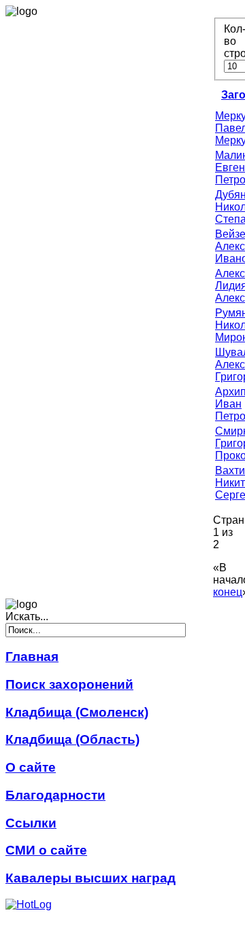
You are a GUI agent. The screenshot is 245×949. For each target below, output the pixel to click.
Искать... (26, 616)
